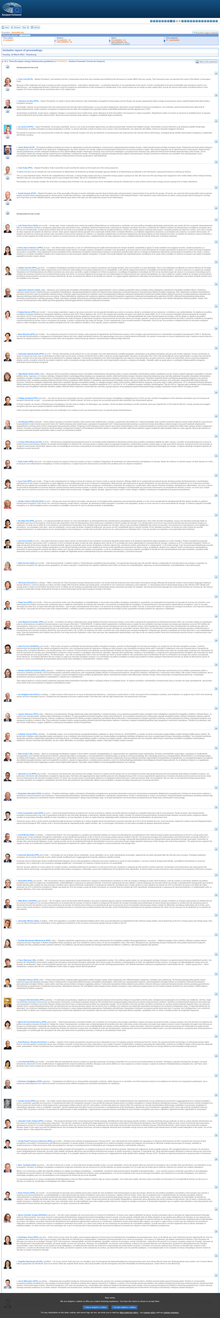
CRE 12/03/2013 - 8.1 (119, 42)
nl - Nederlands (197, 21)
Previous (17, 27)
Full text (36, 27)
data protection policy (129, 1312)
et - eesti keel (165, 21)
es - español (154, 21)
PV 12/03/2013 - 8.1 (118, 40)
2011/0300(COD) (17, 32)
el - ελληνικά (168, 21)
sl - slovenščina (211, 21)
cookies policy (149, 1312)
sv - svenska (217, 21)
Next (24, 27)
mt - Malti (194, 21)
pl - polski (199, 21)
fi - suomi (214, 21)
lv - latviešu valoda (185, 21)
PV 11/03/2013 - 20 (63, 40)
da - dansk (160, 21)
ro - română (205, 21)
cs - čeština (157, 21)
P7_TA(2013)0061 (172, 40)
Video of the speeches (208, 62)
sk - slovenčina (208, 21)
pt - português (202, 21)
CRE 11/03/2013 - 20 (64, 42)
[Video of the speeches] (8, 67)
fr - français (174, 21)
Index (7, 27)
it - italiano (182, 21)
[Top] (216, 74)
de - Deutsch (162, 21)
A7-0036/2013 (8, 40)
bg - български (151, 21)
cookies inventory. (171, 1312)
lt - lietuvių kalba (188, 21)
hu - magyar (191, 21)
